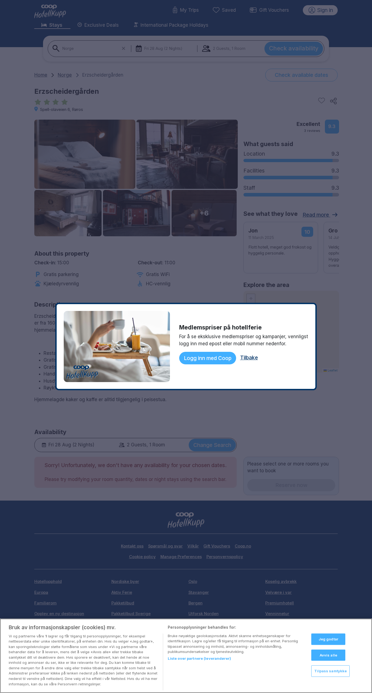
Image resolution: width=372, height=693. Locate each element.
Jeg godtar (328, 639)
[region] (186, 656)
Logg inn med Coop (207, 358)
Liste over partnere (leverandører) (199, 658)
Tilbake (249, 357)
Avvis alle (328, 655)
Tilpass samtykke (330, 671)
